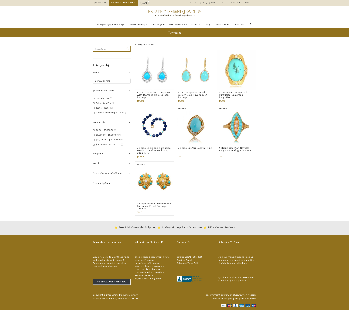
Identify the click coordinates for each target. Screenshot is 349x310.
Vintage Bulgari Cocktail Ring (195, 147)
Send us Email (184, 260)
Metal (96, 163)
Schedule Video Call (187, 263)
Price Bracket (99, 122)
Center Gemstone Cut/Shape (107, 173)
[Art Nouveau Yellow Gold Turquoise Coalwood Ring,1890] (236, 70)
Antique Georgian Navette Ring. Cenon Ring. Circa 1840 (235, 149)
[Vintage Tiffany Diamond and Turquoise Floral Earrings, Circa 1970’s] (154, 181)
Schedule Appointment (123, 3)
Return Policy (142, 266)
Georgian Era (104, 98)
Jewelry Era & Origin (103, 90)
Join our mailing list (229, 257)
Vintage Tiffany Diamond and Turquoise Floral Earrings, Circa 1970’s (154, 206)
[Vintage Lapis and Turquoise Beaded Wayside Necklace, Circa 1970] (154, 125)
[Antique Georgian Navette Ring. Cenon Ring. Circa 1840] (236, 125)
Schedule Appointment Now (111, 282)
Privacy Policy (238, 280)
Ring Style (98, 153)
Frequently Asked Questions (149, 272)
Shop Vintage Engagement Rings (152, 257)
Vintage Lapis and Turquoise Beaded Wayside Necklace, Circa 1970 (154, 150)
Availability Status (102, 183)
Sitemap (236, 277)
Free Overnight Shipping (147, 269)
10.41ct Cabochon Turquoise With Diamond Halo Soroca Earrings (153, 95)
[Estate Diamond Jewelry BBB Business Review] (190, 278)
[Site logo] (174, 13)
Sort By (96, 72)
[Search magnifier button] (127, 49)
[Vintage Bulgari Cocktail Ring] (195, 125)
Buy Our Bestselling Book (148, 278)
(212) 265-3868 (195, 257)
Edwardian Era (105, 103)
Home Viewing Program (147, 263)
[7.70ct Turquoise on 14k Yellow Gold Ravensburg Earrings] (195, 70)
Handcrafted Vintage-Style (111, 112)
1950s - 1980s (104, 108)
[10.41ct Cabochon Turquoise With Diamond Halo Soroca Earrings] (154, 70)
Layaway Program (144, 260)
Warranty (159, 266)
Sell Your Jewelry (144, 275)
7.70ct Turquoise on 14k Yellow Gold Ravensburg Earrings (192, 95)
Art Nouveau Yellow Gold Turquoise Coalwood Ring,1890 (233, 95)
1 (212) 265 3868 (99, 3)
